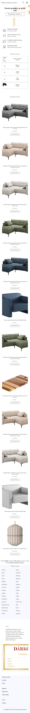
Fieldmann (4, 584)
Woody (17, 587)
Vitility (17, 596)
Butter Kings (5, 607)
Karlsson (18, 613)
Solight (3, 593)
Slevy (3, 683)
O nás (3, 699)
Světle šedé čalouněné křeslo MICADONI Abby (15, 511)
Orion (3, 575)
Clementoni (4, 610)
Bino (17, 604)
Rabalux (18, 584)
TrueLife (18, 610)
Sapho (17, 599)
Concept (4, 587)
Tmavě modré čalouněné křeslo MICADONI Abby (15, 320)
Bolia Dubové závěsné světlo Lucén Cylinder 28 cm (15, 548)
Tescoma (18, 572)
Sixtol (17, 607)
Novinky (4, 680)
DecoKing (4, 599)
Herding (4, 596)
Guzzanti (4, 602)
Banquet (18, 578)
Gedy (17, 593)
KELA (3, 572)
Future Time (19, 602)
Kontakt (4, 703)
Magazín (4, 688)
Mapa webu (5, 691)
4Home (3, 570)
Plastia (17, 590)
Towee (3, 613)
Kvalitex (4, 590)
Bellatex (4, 581)
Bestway (18, 575)
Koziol (3, 578)
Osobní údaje (5, 694)
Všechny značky (6, 677)
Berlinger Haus (5, 604)
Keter (17, 581)
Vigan (17, 570)
